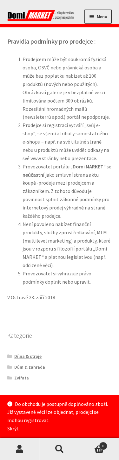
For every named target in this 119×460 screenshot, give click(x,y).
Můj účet (20, 449)
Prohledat (59, 449)
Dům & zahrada (29, 367)
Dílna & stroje (28, 356)
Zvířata (21, 378)
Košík (91, 443)
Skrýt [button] (13, 428)
